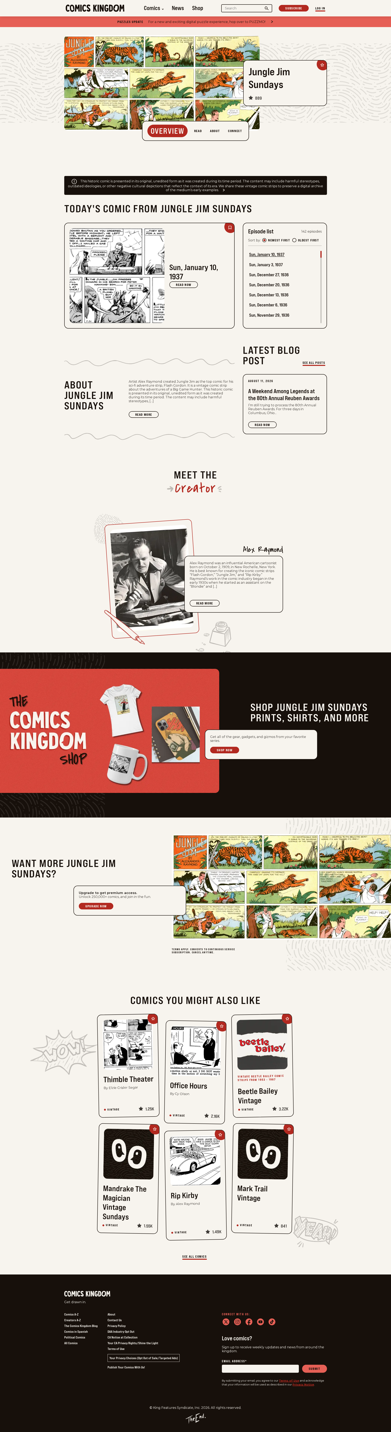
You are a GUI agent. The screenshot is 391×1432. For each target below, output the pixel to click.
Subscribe (293, 8)
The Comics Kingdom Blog (81, 1326)
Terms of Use (116, 1349)
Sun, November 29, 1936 (269, 315)
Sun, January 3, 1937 (266, 264)
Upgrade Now (96, 906)
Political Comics (74, 1337)
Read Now (183, 285)
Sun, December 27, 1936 (269, 274)
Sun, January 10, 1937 (266, 254)
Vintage (113, 1109)
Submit (314, 1369)
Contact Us (115, 1320)
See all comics (194, 1256)
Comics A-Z (71, 1314)
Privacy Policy (117, 1326)
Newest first (279, 240)
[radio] (264, 240)
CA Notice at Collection (123, 1337)
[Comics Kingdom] (87, 1294)
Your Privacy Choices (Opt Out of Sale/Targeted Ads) (143, 1358)
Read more (147, 415)
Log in (320, 8)
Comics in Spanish (76, 1331)
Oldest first (308, 240)
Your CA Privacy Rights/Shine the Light (133, 1343)
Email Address (234, 1361)
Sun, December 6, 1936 (268, 304)
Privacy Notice (303, 1384)
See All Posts (314, 363)
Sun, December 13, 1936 (269, 294)
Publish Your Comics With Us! (126, 1367)
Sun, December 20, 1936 (269, 284)
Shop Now (225, 750)
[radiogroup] (290, 240)
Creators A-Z (72, 1320)
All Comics (71, 1343)
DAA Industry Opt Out (121, 1331)
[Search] (266, 8)
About (111, 1314)
